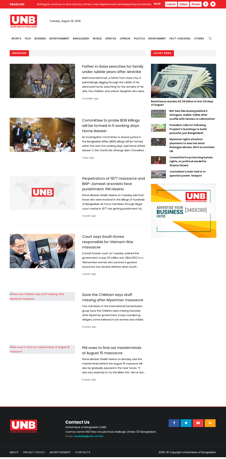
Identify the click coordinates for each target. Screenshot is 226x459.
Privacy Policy (34, 452)
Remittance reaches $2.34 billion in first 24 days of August (182, 103)
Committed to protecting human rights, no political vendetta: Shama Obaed (191, 161)
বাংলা (157, 4)
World (97, 38)
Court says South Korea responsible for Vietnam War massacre (107, 242)
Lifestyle (110, 38)
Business (40, 38)
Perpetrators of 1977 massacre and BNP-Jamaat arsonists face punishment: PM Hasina (113, 184)
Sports (16, 38)
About (14, 452)
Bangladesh (81, 38)
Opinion (125, 38)
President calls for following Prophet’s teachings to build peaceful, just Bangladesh (188, 129)
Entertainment (59, 38)
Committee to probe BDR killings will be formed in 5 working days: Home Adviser (111, 125)
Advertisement (60, 452)
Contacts (82, 452)
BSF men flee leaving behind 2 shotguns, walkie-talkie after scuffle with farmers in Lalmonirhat (192, 115)
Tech (28, 38)
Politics (139, 38)
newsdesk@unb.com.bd (84, 436)
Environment (157, 38)
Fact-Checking (180, 38)
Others (199, 38)
